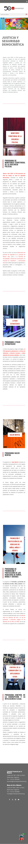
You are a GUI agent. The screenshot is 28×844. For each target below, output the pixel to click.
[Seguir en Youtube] (18, 799)
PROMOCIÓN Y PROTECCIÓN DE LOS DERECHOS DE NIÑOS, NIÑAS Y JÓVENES (15, 544)
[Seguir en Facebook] (9, 799)
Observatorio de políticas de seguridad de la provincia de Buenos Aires (14, 254)
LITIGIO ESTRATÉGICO (15, 322)
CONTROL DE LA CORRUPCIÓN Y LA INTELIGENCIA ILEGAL (15, 672)
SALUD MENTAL (15, 434)
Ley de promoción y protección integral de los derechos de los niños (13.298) (14, 619)
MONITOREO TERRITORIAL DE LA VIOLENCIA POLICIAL (15, 138)
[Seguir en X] (12, 799)
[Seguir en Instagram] (15, 799)
